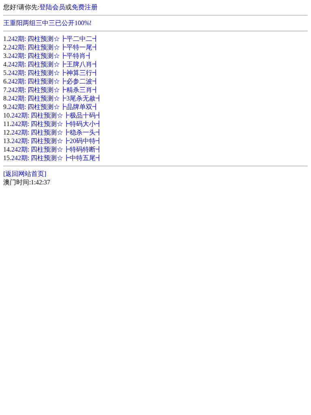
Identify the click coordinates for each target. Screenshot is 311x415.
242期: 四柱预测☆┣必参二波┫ (53, 81)
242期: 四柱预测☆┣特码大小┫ (56, 123)
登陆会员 (52, 7)
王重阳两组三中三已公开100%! (47, 22)
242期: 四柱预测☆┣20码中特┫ (56, 140)
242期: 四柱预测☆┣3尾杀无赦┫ (55, 98)
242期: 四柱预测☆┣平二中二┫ (53, 38)
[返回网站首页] (24, 173)
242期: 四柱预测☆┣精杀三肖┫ (53, 89)
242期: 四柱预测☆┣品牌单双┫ (53, 106)
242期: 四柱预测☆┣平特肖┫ (50, 55)
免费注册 (85, 7)
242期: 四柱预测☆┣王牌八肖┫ (53, 64)
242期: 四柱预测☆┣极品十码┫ (56, 115)
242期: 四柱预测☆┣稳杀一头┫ (56, 132)
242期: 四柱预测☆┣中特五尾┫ (56, 157)
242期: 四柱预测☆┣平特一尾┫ (53, 47)
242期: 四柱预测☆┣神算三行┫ (53, 72)
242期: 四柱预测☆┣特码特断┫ (56, 149)
